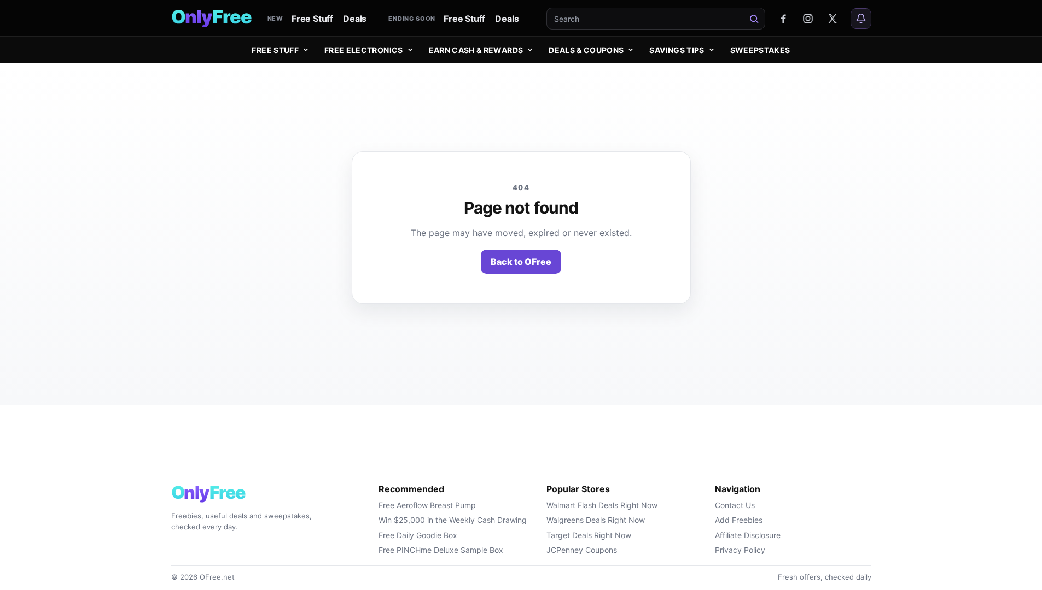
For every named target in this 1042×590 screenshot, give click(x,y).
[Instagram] (807, 18)
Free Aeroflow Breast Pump (427, 505)
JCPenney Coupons (581, 549)
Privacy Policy (740, 549)
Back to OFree (521, 261)
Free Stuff (312, 18)
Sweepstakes (760, 50)
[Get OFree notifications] (861, 18)
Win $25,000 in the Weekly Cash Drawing (453, 519)
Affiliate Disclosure (748, 535)
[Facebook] (783, 18)
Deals (354, 18)
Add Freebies (738, 519)
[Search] (754, 19)
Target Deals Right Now (588, 535)
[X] (832, 18)
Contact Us (735, 505)
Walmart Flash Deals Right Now (601, 505)
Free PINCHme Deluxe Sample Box (441, 549)
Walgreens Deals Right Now (595, 519)
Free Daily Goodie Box (418, 535)
